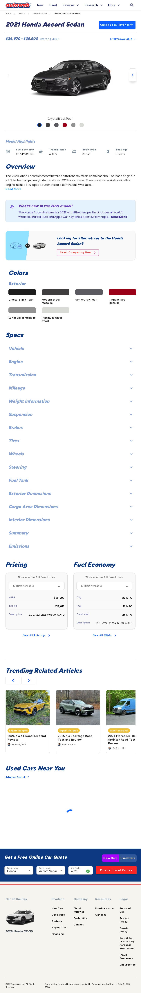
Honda (22, 13)
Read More (13, 189)
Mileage (16, 388)
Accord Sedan (40, 13)
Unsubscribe (127, 964)
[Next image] (132, 75)
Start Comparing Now (75, 252)
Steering (17, 467)
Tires (13, 440)
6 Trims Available (121, 39)
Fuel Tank (18, 480)
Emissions (18, 546)
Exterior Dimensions (29, 493)
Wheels (16, 454)
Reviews (57, 921)
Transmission (22, 374)
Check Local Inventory (116, 24)
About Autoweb (79, 910)
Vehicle (16, 348)
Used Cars (127, 858)
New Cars (110, 858)
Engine (15, 361)
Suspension (20, 414)
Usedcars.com (104, 908)
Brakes (15, 427)
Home (9, 13)
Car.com (100, 914)
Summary (18, 533)
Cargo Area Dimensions (33, 506)
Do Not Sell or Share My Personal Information (127, 943)
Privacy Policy (124, 919)
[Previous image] (8, 75)
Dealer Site (80, 918)
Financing (58, 934)
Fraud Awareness (126, 956)
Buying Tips (59, 927)
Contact (79, 924)
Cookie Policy (124, 929)
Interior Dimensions (29, 519)
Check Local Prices (116, 870)
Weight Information (28, 401)
